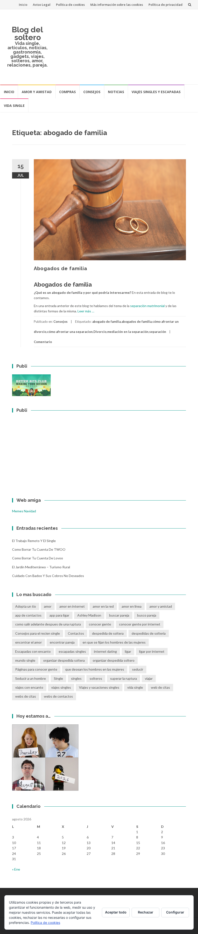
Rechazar (145, 912)
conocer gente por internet (139, 624)
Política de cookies (70, 4)
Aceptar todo (116, 912)
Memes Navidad (24, 511)
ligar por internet (151, 651)
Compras (67, 91)
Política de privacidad (165, 4)
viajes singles (61, 687)
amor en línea (131, 606)
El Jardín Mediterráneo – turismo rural (41, 567)
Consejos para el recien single (37, 633)
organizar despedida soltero (113, 660)
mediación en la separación (127, 332)
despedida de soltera (108, 633)
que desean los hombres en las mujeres (94, 669)
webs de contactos (58, 696)
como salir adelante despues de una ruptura (48, 624)
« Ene (16, 869)
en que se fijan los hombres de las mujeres (114, 642)
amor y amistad (160, 606)
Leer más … (86, 311)
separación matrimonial (147, 306)
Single (58, 678)
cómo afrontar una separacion (70, 332)
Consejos (91, 91)
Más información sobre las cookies (116, 4)
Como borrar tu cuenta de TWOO (38, 549)
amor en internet (72, 606)
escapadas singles (72, 651)
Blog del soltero (27, 33)
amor (47, 606)
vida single (135, 687)
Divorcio (99, 332)
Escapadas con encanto (33, 651)
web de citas (160, 687)
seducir (137, 669)
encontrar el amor (28, 642)
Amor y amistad (37, 91)
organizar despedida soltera (64, 660)
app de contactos (28, 615)
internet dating (105, 651)
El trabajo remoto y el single (34, 541)
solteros (96, 678)
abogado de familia (106, 321)
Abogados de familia (60, 268)
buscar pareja (119, 615)
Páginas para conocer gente (36, 669)
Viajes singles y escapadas (156, 91)
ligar (128, 651)
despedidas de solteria (149, 633)
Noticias (116, 91)
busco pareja (146, 615)
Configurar (175, 912)
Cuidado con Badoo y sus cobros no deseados (48, 576)
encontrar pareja (62, 642)
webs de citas (25, 696)
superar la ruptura (123, 678)
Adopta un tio (25, 606)
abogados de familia (136, 321)
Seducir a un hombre (30, 678)
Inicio (23, 4)
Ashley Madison (89, 615)
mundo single (25, 660)
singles (76, 678)
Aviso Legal (41, 4)
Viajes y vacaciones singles (99, 687)
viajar (149, 678)
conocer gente (100, 624)
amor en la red (103, 606)
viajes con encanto (29, 687)
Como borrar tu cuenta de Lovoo (37, 558)
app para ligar (59, 615)
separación (157, 332)
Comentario (43, 342)
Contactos (76, 633)
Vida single (14, 105)
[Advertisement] (123, 47)
